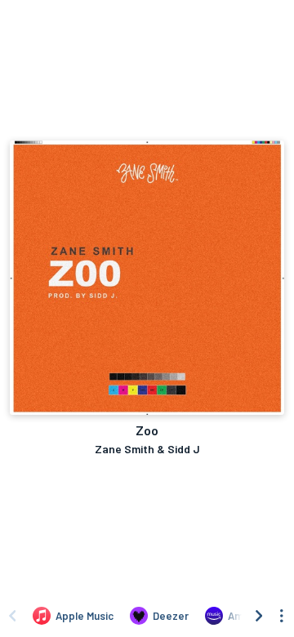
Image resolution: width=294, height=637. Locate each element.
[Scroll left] (12, 616)
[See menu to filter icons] (281, 616)
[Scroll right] (259, 616)
